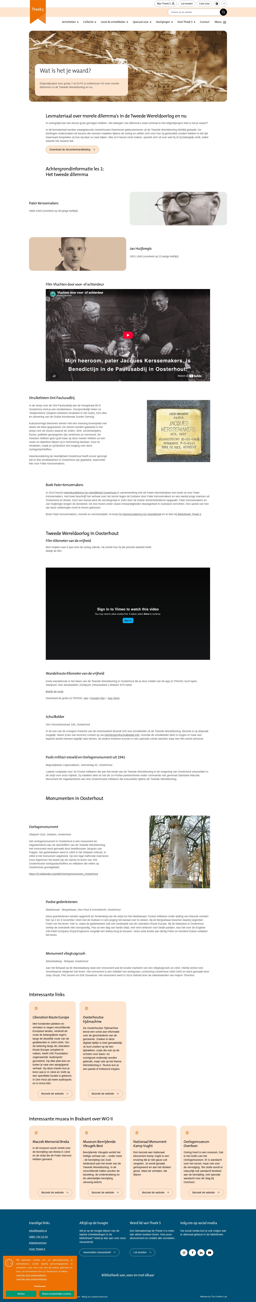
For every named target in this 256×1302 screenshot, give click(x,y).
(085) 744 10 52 (38, 1236)
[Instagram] (184, 1252)
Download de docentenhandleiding (69, 149)
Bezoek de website (52, 1093)
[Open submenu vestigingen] (172, 22)
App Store (114, 698)
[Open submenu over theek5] (194, 22)
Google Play (97, 698)
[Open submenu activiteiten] (78, 22)
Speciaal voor (141, 22)
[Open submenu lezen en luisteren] (95, 22)
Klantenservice (38, 1242)
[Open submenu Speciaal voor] (150, 22)
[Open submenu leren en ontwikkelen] (127, 22)
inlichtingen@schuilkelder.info (121, 735)
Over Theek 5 (185, 22)
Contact (204, 22)
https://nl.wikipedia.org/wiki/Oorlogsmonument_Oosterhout (63, 873)
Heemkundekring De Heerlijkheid (141, 514)
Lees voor (204, 3)
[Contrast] (217, 4)
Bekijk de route (54, 691)
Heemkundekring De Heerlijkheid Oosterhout (90, 492)
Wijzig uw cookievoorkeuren (95, 1296)
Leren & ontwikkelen (113, 22)
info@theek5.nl (38, 1230)
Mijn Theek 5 (164, 3)
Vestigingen (163, 22)
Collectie (88, 22)
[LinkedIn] (201, 1252)
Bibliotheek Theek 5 (189, 514)
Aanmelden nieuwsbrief (97, 1252)
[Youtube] (209, 1252)
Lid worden (187, 3)
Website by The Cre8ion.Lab (213, 1296)
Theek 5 (37, 12)
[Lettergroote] (224, 4)
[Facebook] (192, 1252)
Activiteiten (69, 22)
